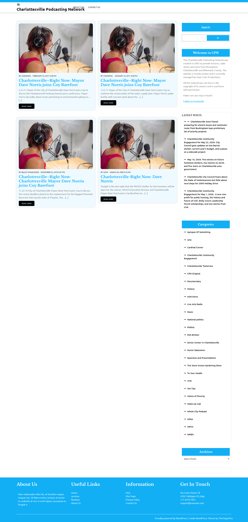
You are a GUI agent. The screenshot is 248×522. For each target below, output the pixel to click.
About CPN (78, 7)
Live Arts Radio (195, 304)
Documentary (194, 281)
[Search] (218, 38)
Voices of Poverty (196, 396)
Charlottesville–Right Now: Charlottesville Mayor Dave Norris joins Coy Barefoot (51, 181)
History (191, 288)
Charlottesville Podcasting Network (51, 9)
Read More (27, 106)
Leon (105, 172)
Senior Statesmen (196, 350)
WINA (190, 419)
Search (206, 27)
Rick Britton (193, 334)
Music (190, 311)
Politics (190, 327)
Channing (26, 76)
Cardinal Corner (195, 247)
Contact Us (94, 7)
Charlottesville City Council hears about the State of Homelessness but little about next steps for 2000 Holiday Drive (205, 180)
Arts (189, 239)
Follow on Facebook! (193, 101)
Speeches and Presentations (201, 357)
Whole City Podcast (197, 411)
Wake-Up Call (194, 403)
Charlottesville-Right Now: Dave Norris (131, 179)
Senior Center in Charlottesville (203, 342)
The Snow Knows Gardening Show (204, 365)
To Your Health (194, 373)
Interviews (192, 296)
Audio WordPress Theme (202, 518)
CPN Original (193, 273)
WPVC (190, 426)
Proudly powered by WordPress (171, 518)
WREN (190, 434)
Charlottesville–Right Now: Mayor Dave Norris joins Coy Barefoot (51, 82)
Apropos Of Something (198, 232)
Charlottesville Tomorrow (200, 266)
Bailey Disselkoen (30, 172)
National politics (195, 319)
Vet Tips (191, 388)
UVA (189, 380)
